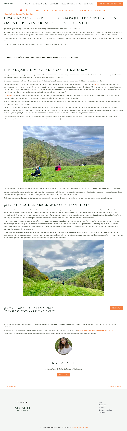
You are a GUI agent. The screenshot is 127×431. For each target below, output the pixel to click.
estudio (96, 84)
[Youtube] (21, 402)
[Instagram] (24, 402)
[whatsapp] (26, 402)
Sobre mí (54, 4)
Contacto (88, 4)
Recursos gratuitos (71, 4)
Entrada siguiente (115, 386)
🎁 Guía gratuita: (63, 10)
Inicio (27, 4)
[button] (110, 4)
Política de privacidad (80, 427)
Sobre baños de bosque (13, 14)
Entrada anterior (10, 386)
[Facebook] (18, 402)
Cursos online (40, 4)
